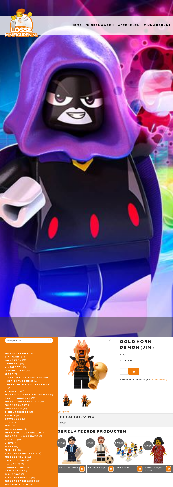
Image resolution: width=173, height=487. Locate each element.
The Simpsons (14, 429)
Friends (10, 450)
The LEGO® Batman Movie (22, 402)
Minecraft (12, 367)
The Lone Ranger (17, 353)
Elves (9, 447)
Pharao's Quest (16, 405)
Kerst (9, 374)
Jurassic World (16, 485)
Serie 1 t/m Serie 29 (20, 381)
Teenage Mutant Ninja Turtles (27, 395)
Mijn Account (157, 25)
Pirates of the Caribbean (23, 433)
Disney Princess (17, 412)
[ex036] (85, 400)
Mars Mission (14, 471)
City (8, 422)
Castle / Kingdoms (18, 398)
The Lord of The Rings (20, 481)
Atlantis (14, 464)
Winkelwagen (100, 25)
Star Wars (12, 357)
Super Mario (13, 409)
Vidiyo (9, 443)
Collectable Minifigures (23, 378)
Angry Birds (16, 467)
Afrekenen (129, 25)
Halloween (13, 360)
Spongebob (13, 474)
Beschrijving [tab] (63, 411)
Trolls (10, 426)
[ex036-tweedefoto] (67, 400)
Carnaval (12, 364)
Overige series (16, 460)
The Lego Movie (15, 457)
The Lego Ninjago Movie (22, 436)
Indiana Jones (15, 371)
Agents (10, 416)
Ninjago (11, 440)
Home (77, 25)
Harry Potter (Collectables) (28, 384)
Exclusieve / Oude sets (21, 453)
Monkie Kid (12, 391)
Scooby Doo (13, 419)
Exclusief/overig (18, 478)
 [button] (82, 469)
